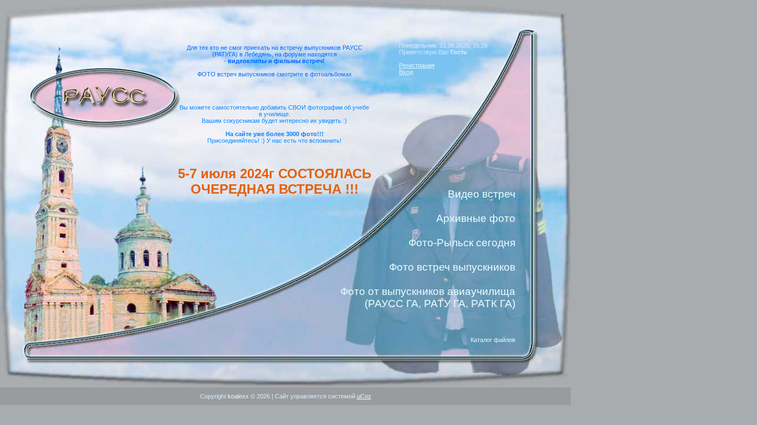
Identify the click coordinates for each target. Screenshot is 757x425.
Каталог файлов (492, 339)
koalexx (238, 396)
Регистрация (416, 65)
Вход (406, 72)
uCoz (364, 396)
